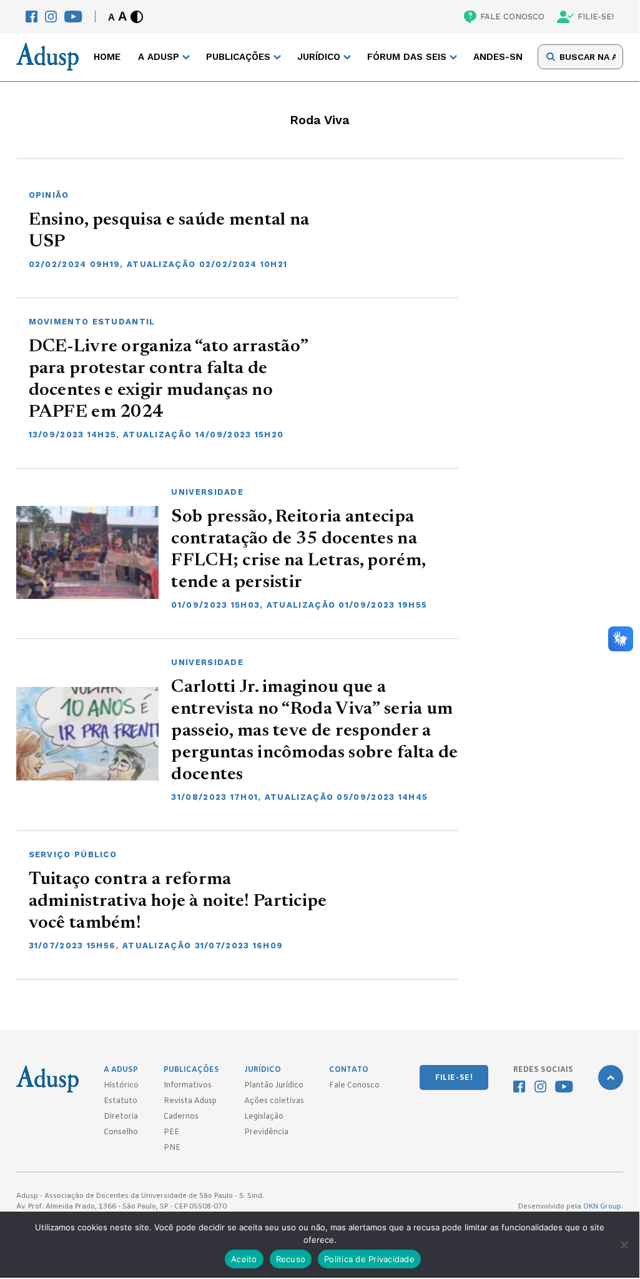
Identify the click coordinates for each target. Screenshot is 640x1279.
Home (107, 56)
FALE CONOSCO (512, 16)
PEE (171, 1132)
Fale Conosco (354, 1086)
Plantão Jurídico (273, 1086)
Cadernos (181, 1117)
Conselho (121, 1132)
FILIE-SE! (596, 16)
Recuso (291, 1259)
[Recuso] (624, 1244)
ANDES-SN (498, 56)
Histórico (121, 1086)
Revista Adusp (190, 1101)
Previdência (266, 1132)
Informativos (188, 1086)
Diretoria (121, 1117)
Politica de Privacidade (369, 1259)
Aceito (244, 1259)
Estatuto (120, 1101)
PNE (172, 1148)
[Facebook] (31, 16)
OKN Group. (603, 1206)
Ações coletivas (274, 1101)
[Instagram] (51, 16)
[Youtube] (73, 16)
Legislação (263, 1117)
